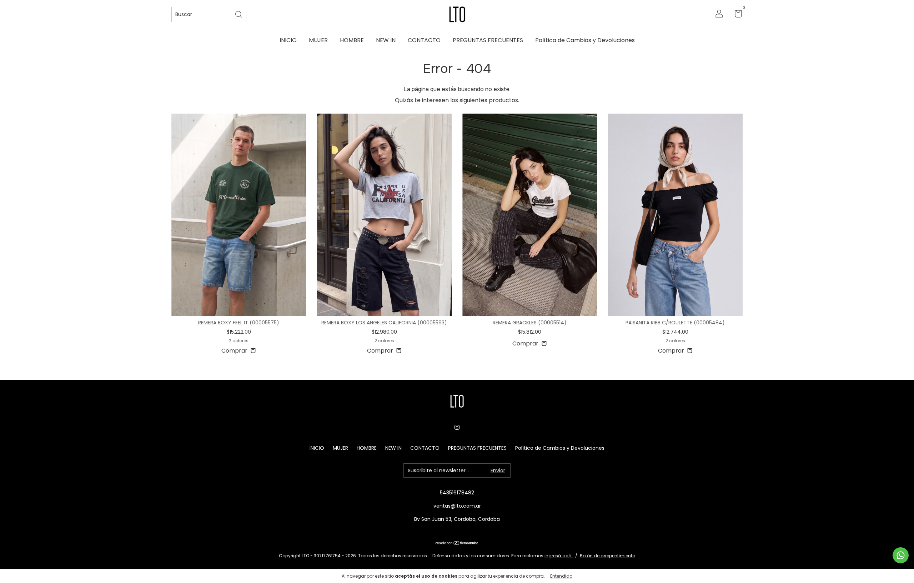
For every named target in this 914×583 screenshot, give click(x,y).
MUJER (318, 40)
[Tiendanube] (457, 543)
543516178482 (457, 492)
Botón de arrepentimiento (607, 556)
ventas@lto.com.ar (457, 505)
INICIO (288, 40)
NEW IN (386, 40)
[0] (736, 15)
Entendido (561, 576)
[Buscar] (239, 14)
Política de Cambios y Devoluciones (585, 40)
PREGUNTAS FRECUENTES (488, 40)
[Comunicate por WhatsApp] (901, 555)
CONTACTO (424, 40)
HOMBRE (352, 40)
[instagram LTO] (457, 427)
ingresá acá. (558, 556)
